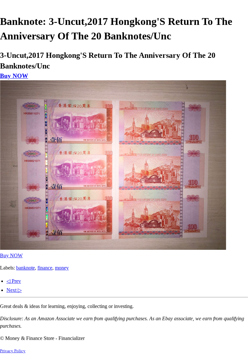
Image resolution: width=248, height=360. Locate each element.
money (62, 267)
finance (44, 267)
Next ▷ (14, 290)
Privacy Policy (13, 351)
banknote (25, 267)
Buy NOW (14, 75)
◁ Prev (13, 281)
